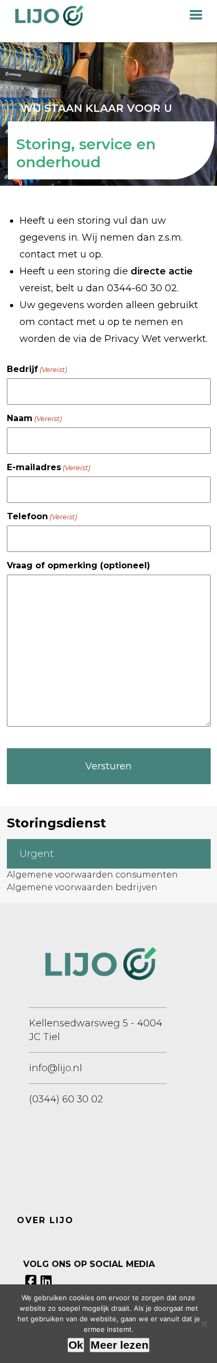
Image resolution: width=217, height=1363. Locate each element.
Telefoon (42, 516)
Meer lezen (120, 1345)
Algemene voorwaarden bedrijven (82, 887)
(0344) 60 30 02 (66, 1099)
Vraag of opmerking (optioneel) (78, 565)
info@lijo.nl (55, 1068)
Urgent (36, 854)
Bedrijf (37, 369)
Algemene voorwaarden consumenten (92, 875)
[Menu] (195, 13)
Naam (34, 418)
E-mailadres (48, 467)
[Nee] (204, 1324)
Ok (75, 1345)
